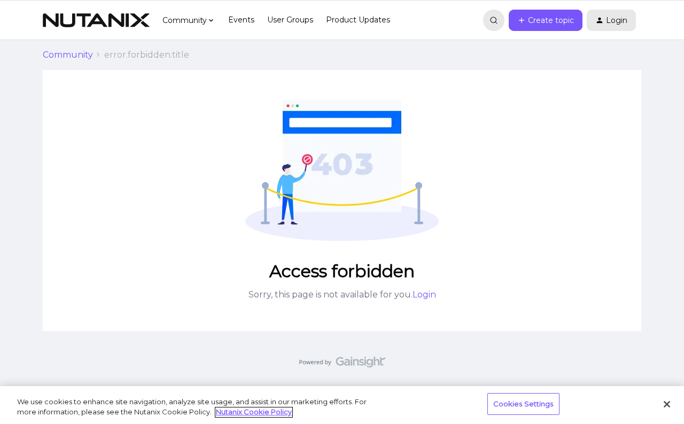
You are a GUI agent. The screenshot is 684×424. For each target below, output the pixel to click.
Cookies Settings (523, 403)
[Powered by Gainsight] (342, 365)
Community (68, 55)
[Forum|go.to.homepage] (96, 20)
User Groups (290, 20)
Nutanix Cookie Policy (254, 412)
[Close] (667, 404)
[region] (342, 405)
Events (241, 20)
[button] (545, 20)
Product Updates (358, 20)
